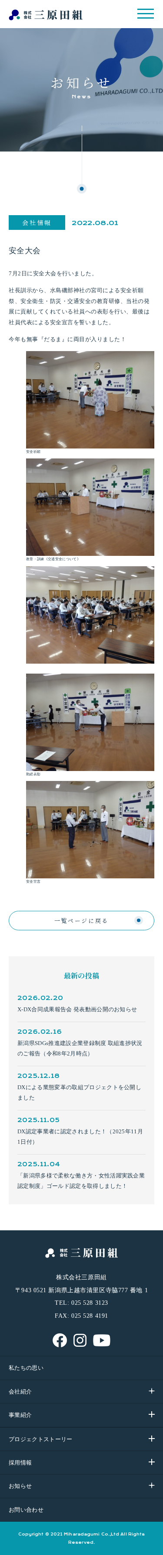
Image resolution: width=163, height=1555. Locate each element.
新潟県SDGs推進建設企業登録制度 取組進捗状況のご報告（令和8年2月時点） (80, 1048)
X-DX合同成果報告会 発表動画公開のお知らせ (77, 1009)
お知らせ (20, 1486)
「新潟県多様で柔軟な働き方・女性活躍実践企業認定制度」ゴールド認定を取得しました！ (81, 1180)
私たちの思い (26, 1368)
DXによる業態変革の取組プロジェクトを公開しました (79, 1092)
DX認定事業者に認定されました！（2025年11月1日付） (80, 1136)
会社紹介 (20, 1391)
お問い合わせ (26, 1510)
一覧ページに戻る (81, 920)
